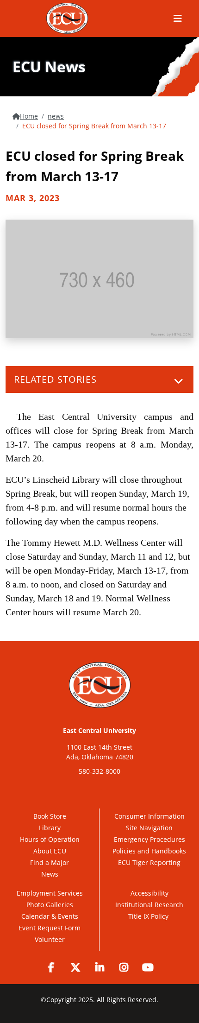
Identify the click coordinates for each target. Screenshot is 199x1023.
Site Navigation (149, 827)
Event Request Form (50, 927)
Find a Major (49, 862)
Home (29, 116)
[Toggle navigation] (178, 380)
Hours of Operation (50, 839)
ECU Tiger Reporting (149, 862)
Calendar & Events (49, 916)
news (56, 116)
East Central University (99, 730)
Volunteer (50, 939)
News (49, 874)
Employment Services (50, 893)
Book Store (49, 816)
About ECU (49, 850)
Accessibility (149, 893)
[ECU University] (67, 18)
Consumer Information (149, 816)
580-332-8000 (99, 771)
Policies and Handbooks (149, 850)
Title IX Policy (149, 916)
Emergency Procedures (149, 839)
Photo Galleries (49, 904)
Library (50, 827)
